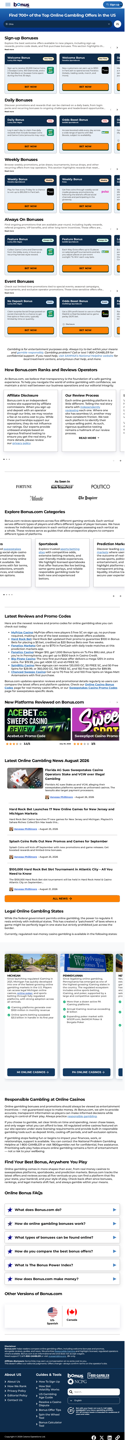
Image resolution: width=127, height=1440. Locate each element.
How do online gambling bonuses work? (50, 1224)
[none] (94, 1400)
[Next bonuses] (117, 47)
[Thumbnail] (25, 785)
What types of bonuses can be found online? (54, 1237)
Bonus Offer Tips (50, 1410)
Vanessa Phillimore (61, 797)
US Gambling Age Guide (48, 1396)
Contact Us (14, 1400)
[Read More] (89, 438)
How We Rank (16, 1386)
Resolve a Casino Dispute (50, 1403)
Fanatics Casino (22, 652)
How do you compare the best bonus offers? (54, 1251)
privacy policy (21, 443)
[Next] (120, 460)
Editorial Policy (17, 1395)
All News (60, 898)
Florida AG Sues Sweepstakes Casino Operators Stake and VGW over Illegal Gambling (75, 774)
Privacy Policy (16, 1390)
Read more (9, 49)
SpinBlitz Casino (22, 665)
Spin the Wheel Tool (49, 1416)
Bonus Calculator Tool (50, 1424)
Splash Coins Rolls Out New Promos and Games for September (58, 841)
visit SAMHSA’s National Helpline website (86, 355)
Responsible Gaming (65, 1351)
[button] (8, 4)
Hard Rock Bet (21, 639)
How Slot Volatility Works (49, 1388)
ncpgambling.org (57, 1356)
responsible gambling (82, 1116)
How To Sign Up (49, 1381)
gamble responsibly (30, 352)
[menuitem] (94, 1400)
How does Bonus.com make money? (47, 1279)
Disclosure (70, 324)
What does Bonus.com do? (38, 1210)
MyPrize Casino (22, 632)
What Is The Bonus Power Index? (44, 1265)
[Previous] (114, 596)
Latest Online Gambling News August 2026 (47, 760)
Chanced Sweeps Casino (28, 672)
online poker (25, 993)
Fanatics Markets (23, 645)
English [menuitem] (78, 1400)
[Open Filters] (117, 24)
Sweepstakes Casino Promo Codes (93, 687)
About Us (13, 1381)
